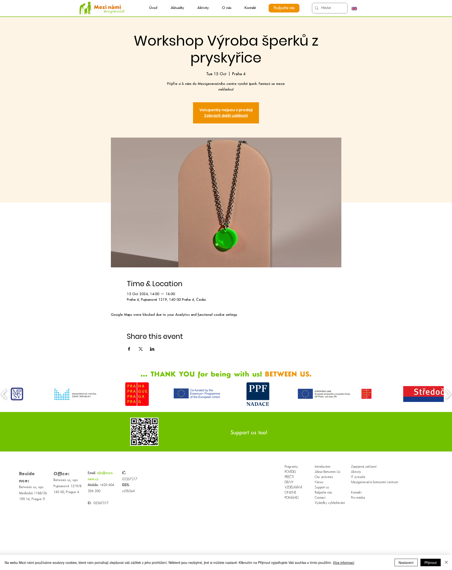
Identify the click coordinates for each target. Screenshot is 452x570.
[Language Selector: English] (357, 8)
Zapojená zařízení (363, 467)
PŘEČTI (289, 477)
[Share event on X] (140, 349)
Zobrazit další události (226, 115)
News (319, 482)
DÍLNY (289, 482)
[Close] (446, 562)
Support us (322, 487)
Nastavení (406, 562)
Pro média (358, 498)
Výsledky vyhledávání (330, 503)
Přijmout (430, 562)
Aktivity (356, 472)
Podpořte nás (323, 493)
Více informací (343, 562)
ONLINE (290, 493)
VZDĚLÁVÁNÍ (293, 487)
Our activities (324, 477)
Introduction (322, 467)
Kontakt (356, 493)
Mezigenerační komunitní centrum (366, 482)
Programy (291, 467)
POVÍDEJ (290, 472)
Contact (320, 498)
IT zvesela (358, 477)
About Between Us (327, 472)
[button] (203, 8)
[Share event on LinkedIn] (152, 349)
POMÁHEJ (292, 498)
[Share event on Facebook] (129, 349)
